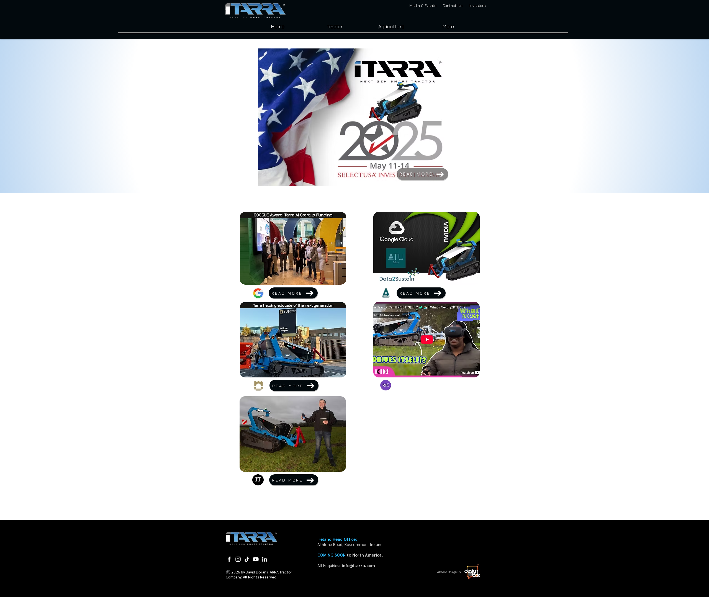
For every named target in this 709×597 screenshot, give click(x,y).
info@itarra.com (358, 565)
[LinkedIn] (264, 559)
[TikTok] (246, 559)
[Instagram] (238, 559)
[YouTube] (255, 559)
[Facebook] (229, 559)
